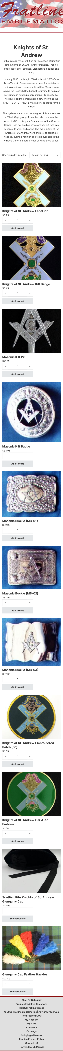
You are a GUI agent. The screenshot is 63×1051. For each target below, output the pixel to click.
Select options (18, 918)
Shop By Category (32, 1000)
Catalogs (31, 1031)
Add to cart (17, 228)
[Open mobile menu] (31, 31)
